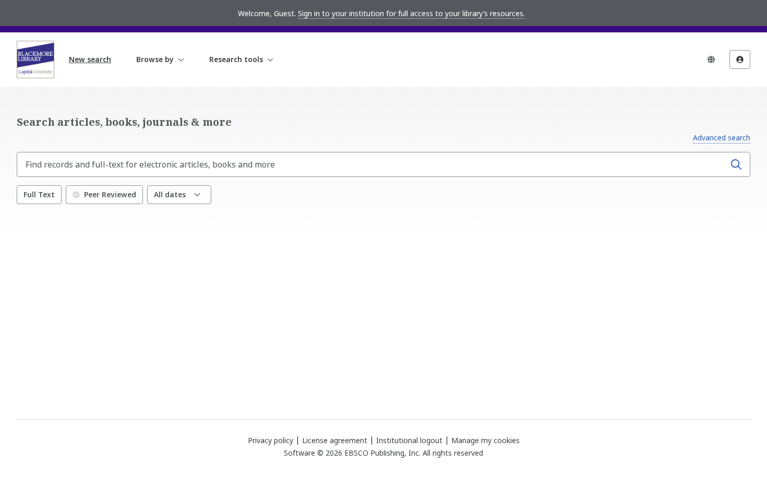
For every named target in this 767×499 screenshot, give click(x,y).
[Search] (736, 164)
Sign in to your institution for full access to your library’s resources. (411, 13)
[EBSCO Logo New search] (35, 59)
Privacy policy (270, 440)
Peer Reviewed (110, 194)
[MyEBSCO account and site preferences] (739, 59)
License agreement (334, 440)
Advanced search (721, 137)
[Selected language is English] (711, 59)
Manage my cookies (485, 440)
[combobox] (372, 164)
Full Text (39, 194)
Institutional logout (409, 440)
